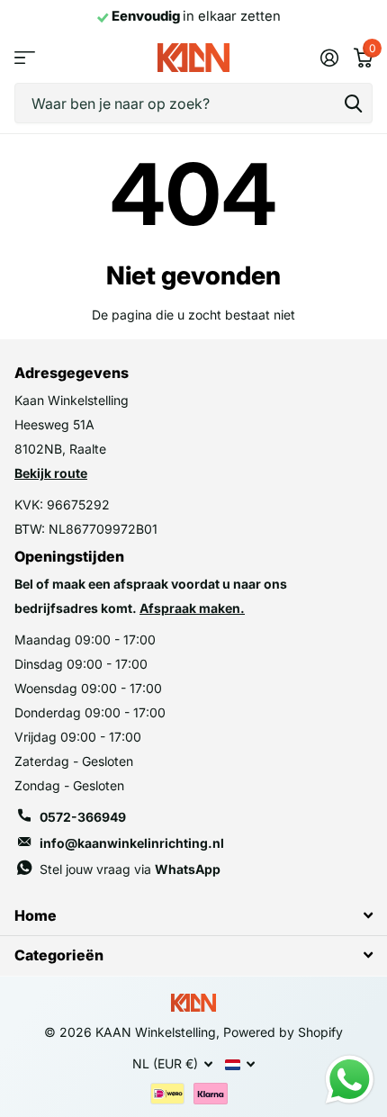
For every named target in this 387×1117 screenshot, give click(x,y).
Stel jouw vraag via (130, 869)
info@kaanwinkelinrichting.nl (132, 843)
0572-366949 (83, 816)
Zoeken (353, 103)
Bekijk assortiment (24, 58)
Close (193, 915)
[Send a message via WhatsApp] (349, 1079)
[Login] (329, 57)
